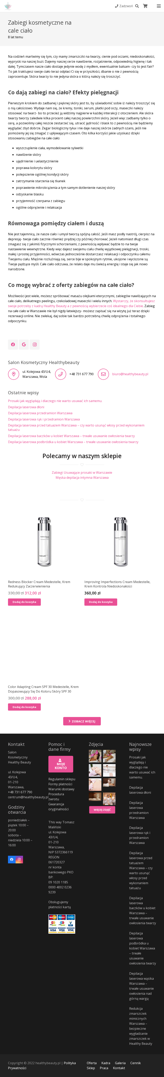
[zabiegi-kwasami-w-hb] (95, 770)
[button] (137, 6)
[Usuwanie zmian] (95, 784)
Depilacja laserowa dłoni (26, 407)
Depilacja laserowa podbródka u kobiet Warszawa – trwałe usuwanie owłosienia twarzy (73, 442)
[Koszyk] (145, 6)
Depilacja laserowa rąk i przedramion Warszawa (44, 419)
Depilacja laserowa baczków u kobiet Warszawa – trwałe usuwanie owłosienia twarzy (71, 436)
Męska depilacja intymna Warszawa (82, 477)
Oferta (92, 1063)
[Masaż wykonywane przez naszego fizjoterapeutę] (109, 784)
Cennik (135, 1063)
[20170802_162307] (95, 756)
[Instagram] (35, 345)
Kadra (105, 1063)
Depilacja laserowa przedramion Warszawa (40, 413)
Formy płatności (60, 784)
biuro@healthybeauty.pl (130, 374)
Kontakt (119, 1068)
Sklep (91, 1068)
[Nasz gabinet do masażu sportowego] (95, 798)
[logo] (8, 6)
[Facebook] (13, 345)
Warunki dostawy (61, 789)
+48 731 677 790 (20, 792)
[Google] (24, 345)
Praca (104, 1068)
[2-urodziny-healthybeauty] (109, 798)
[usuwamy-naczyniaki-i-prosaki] (109, 770)
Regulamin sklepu (61, 779)
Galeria (120, 1063)
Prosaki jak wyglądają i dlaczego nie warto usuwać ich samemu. (55, 401)
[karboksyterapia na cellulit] (109, 756)
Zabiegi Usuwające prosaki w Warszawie (82, 472)
